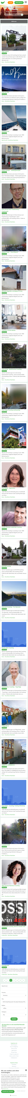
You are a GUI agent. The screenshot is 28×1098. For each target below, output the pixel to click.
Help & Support (14, 1044)
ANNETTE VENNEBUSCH (8, 765)
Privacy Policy (14, 1052)
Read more (5, 1088)
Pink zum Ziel (5, 92)
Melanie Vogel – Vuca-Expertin (10, 252)
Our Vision (16, 1056)
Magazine (16, 1046)
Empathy (17, 1068)
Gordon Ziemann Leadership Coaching (12, 527)
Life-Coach (4, 53)
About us (11, 1056)
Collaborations (14, 1057)
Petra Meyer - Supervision (8, 488)
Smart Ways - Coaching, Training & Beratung (13, 806)
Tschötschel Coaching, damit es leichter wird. (13, 926)
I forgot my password (14, 1054)
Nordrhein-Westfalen (10, 62)
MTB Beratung (5, 131)
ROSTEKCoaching (6, 566)
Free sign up (19, 2)
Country (4, 992)
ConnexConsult (6, 845)
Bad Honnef (4, 140)
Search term (5, 986)
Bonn (3, 62)
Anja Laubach (5, 51)
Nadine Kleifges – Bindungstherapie (11, 170)
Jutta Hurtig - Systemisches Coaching (12, 369)
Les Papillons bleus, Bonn (8, 449)
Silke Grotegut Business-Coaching (11, 885)
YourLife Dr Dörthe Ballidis (8, 330)
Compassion (11, 1068)
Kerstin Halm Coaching (8, 648)
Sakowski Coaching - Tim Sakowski (11, 607)
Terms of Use (14, 1048)
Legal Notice (14, 1050)
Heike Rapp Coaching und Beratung (11, 410)
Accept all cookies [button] (8, 1091)
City (3, 999)
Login (10, 2)
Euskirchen (4, 935)
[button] (14, 1095)
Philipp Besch (5, 726)
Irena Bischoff (5, 965)
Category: (4, 1011)
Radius (3, 1005)
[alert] (14, 1083)
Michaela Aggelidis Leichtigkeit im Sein (12, 291)
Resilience (14, 1066)
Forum (11, 1046)
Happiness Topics (14, 1062)
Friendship (14, 1064)
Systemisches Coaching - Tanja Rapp (11, 687)
